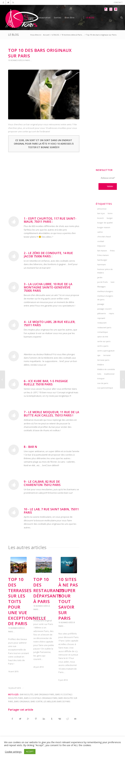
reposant (101, 318)
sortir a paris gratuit (105, 350)
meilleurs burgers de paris (105, 298)
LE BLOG (13, 34)
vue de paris (102, 383)
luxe (112, 282)
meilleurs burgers (105, 291)
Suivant (74, 605)
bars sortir (36, 701)
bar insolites (27, 694)
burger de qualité (105, 222)
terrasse (107, 355)
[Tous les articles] (105, 20)
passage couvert (104, 309)
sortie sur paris (103, 341)
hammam (101, 264)
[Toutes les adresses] (110, 20)
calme (100, 232)
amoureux (101, 208)
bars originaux (22, 701)
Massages (101, 286)
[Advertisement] (43, 184)
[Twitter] (8, 2)
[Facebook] (3, 2)
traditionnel (109, 374)
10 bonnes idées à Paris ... (73, 35)
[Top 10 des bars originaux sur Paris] (43, 95)
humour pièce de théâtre (105, 271)
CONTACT (118, 2)
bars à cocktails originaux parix (40, 698)
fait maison (102, 250)
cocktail (100, 241)
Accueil (46, 35)
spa (98, 355)
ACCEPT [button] (30, 751)
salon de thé (102, 336)
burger (110, 218)
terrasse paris (103, 360)
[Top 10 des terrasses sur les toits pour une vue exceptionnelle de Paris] (2, 379)
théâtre (100, 364)
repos (111, 313)
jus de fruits (102, 282)
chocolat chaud (104, 236)
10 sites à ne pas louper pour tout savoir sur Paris (68, 598)
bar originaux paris (44, 694)
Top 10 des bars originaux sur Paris (40, 53)
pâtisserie (101, 313)
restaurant (101, 322)
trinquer (101, 378)
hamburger (102, 260)
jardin (99, 277)
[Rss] (13, 2)
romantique (102, 332)
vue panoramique (105, 388)
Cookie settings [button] (13, 751)
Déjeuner (101, 246)
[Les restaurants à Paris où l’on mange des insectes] (122, 379)
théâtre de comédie (106, 369)
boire (110, 213)
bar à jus (101, 213)
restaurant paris (104, 327)
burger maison (103, 227)
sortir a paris (102, 346)
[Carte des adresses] (115, 20)
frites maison (103, 255)
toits (99, 374)
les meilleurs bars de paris (56, 701)
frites (112, 250)
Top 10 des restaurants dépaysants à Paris (48, 590)
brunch (100, 218)
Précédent (13, 605)
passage (100, 304)
